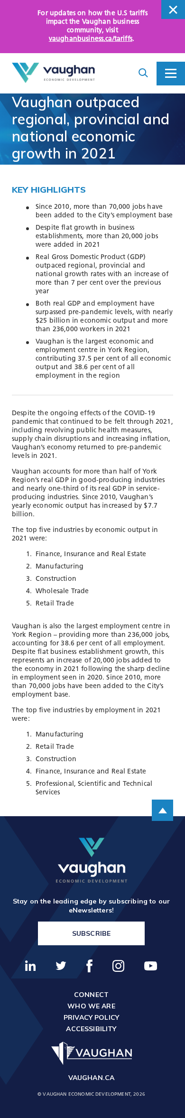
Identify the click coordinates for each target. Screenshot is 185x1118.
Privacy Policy (91, 1017)
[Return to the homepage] (53, 73)
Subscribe (91, 933)
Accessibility (91, 1028)
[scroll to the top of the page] (162, 810)
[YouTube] (150, 966)
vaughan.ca (91, 1077)
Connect (91, 994)
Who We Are (91, 1006)
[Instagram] (119, 966)
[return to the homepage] (91, 860)
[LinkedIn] (30, 966)
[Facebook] (90, 966)
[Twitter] (61, 966)
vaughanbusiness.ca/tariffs (90, 39)
